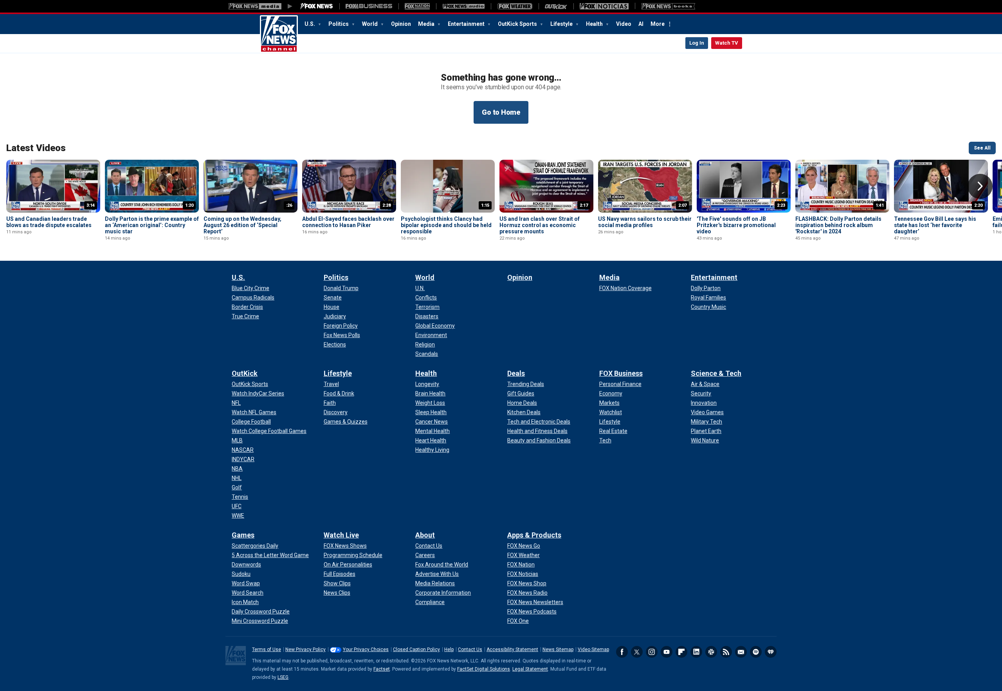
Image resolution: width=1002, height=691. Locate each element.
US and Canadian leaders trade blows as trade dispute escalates (49, 222)
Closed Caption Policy (416, 649)
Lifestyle (562, 24)
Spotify (756, 652)
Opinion (401, 24)
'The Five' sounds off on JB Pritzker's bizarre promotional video (736, 225)
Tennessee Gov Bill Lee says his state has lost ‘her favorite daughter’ (935, 225)
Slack (711, 652)
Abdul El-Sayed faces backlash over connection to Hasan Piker (348, 222)
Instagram (652, 652)
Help (449, 649)
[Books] (668, 6)
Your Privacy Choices (366, 649)
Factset (381, 669)
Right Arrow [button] (980, 186)
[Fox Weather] (514, 6)
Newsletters (741, 652)
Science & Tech (716, 373)
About (425, 535)
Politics (339, 24)
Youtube (666, 652)
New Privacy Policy (305, 649)
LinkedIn (696, 652)
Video (623, 24)
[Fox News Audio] (463, 6)
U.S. (310, 24)
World (370, 24)
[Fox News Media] (316, 6)
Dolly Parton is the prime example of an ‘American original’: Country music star (152, 225)
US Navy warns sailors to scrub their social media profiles (645, 222)
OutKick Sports (518, 24)
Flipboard (681, 652)
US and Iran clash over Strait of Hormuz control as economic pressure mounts (539, 225)
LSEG (283, 677)
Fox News (279, 34)
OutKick (245, 373)
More (658, 24)
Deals (516, 373)
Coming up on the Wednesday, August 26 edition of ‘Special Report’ (242, 225)
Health (595, 24)
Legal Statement (530, 669)
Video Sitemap (593, 649)
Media (427, 24)
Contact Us (470, 649)
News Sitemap (557, 649)
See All (982, 148)
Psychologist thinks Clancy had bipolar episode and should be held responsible (446, 225)
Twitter (637, 652)
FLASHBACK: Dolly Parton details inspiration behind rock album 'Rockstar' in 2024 (838, 225)
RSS (726, 652)
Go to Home (501, 112)
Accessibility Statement (512, 649)
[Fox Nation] (417, 6)
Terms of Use (266, 649)
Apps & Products (534, 535)
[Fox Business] (369, 6)
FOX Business (621, 373)
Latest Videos (36, 148)
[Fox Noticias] (604, 6)
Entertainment (467, 24)
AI (640, 24)
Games (243, 535)
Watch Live (341, 535)
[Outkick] (556, 6)
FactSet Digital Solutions (483, 669)
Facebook (622, 652)
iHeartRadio (771, 652)
